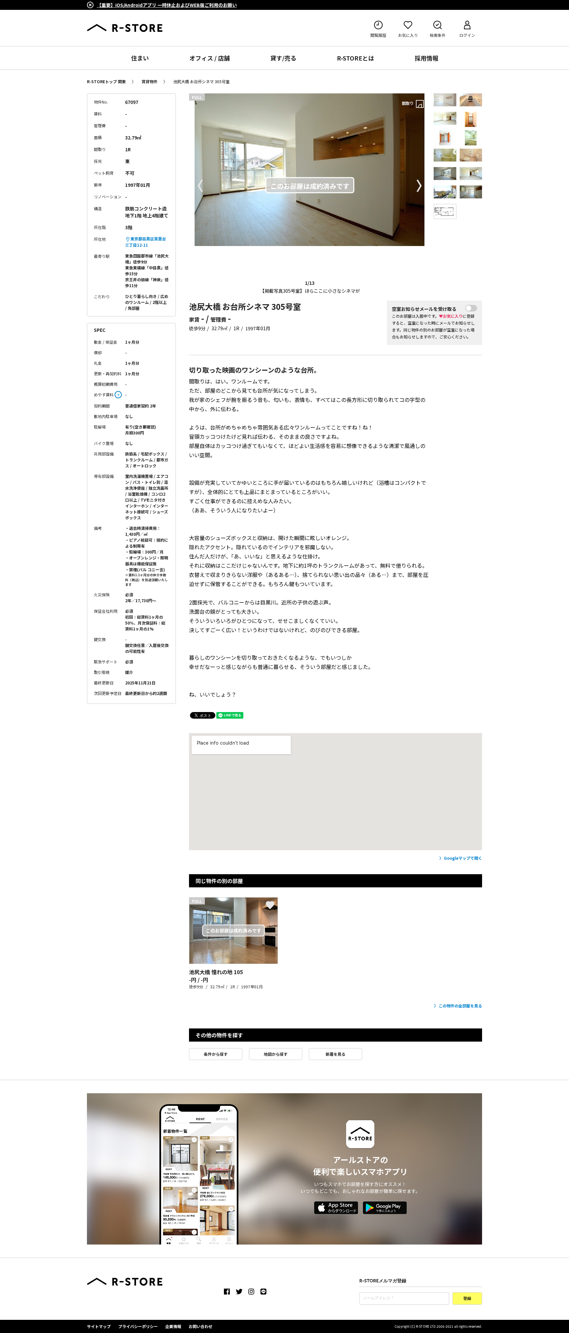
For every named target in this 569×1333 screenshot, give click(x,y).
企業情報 (173, 1326)
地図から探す (275, 1054)
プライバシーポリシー (138, 1326)
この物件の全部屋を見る (460, 1005)
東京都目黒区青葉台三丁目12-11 (145, 242)
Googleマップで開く (463, 858)
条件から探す (216, 1054)
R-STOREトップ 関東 (106, 81)
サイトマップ (99, 1326)
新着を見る (335, 1054)
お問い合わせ (200, 1326)
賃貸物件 (149, 81)
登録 (467, 1299)
